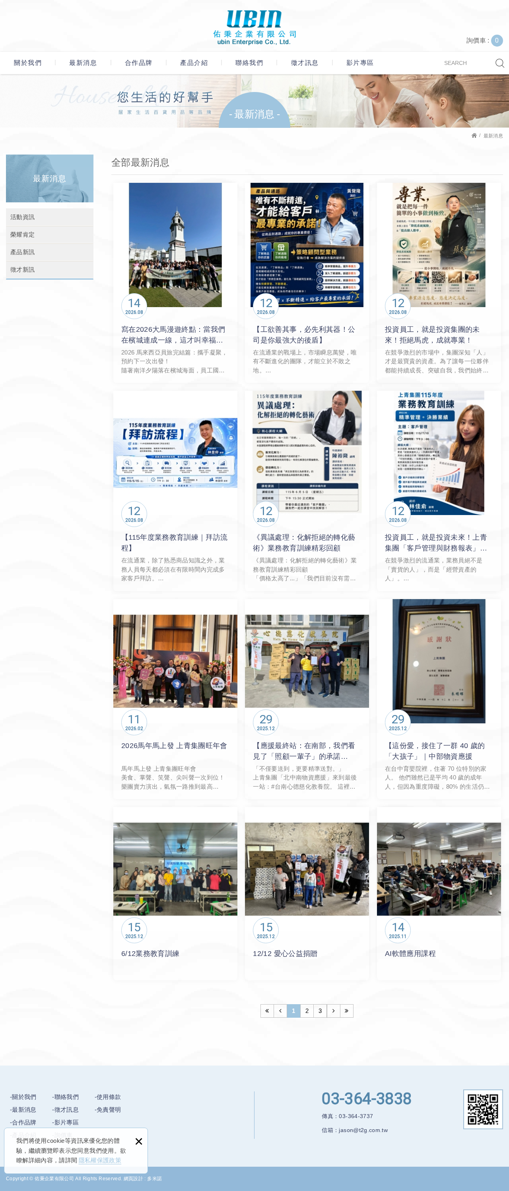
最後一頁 (347, 1011)
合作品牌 (139, 62)
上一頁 (280, 1011)
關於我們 (28, 62)
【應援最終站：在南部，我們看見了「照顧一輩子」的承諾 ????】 (307, 699)
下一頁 (333, 1011)
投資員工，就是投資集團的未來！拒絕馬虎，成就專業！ (439, 283)
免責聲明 (109, 1109)
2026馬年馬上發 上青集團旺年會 (175, 699)
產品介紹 (194, 62)
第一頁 (267, 1011)
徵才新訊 (22, 269)
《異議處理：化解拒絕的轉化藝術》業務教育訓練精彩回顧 (307, 491)
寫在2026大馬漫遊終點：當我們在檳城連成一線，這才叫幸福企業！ (175, 283)
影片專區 (360, 62)
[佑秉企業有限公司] (254, 27)
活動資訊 (22, 217)
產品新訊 (22, 252)
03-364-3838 (367, 1099)
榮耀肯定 (22, 234)
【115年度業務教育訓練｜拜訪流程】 (175, 491)
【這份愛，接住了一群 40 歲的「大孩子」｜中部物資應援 (439, 699)
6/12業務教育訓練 (175, 893)
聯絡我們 (249, 62)
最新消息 (83, 62)
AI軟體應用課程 (439, 893)
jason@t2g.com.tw (363, 1130)
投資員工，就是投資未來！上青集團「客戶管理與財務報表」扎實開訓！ (439, 491)
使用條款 (109, 1096)
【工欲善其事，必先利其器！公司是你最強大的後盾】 (307, 283)
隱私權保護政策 (100, 1160)
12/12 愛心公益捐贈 (307, 893)
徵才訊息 (305, 62)
